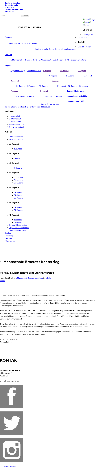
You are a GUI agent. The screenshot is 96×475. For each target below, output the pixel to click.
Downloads (9, 7)
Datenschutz (15, 466)
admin (48, 278)
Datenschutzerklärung (14, 9)
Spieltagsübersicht (12, 3)
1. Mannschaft (21, 278)
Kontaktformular (11, 5)
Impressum (9, 11)
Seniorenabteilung (35, 278)
